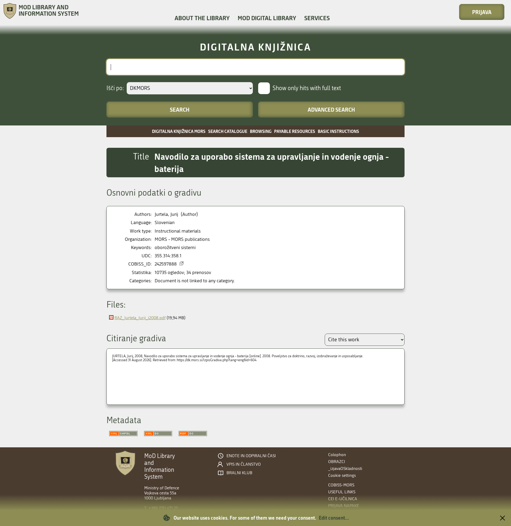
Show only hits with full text (307, 88)
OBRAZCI (336, 461)
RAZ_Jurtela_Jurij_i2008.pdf (140, 317)
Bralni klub (239, 473)
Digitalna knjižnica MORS (178, 131)
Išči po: (115, 88)
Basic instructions (338, 131)
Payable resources (294, 131)
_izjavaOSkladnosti (345, 468)
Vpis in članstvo (243, 464)
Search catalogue (227, 131)
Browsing (260, 131)
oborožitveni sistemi (175, 247)
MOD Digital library (267, 18)
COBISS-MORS (341, 484)
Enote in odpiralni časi (251, 456)
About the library (202, 18)
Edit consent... (334, 517)
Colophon (337, 454)
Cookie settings (342, 475)
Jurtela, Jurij (166, 214)
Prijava (482, 12)
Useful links (341, 491)
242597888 (166, 264)
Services (317, 18)
